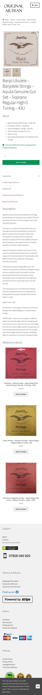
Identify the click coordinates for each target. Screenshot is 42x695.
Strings (12, 20)
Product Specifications (10, 182)
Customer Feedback (9, 628)
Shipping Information (10, 581)
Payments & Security (10, 201)
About (4, 537)
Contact (5, 540)
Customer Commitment (11, 587)
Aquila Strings (21, 20)
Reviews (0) (6, 189)
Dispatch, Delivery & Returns (12, 195)
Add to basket (21, 162)
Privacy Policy (7, 662)
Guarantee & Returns (10, 584)
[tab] (21, 176)
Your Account (7, 622)
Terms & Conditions (9, 667)
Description (6, 176)
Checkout (5, 619)
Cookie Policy (7, 659)
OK (38, 686)
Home (7, 20)
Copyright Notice (8, 664)
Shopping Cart (7, 625)
